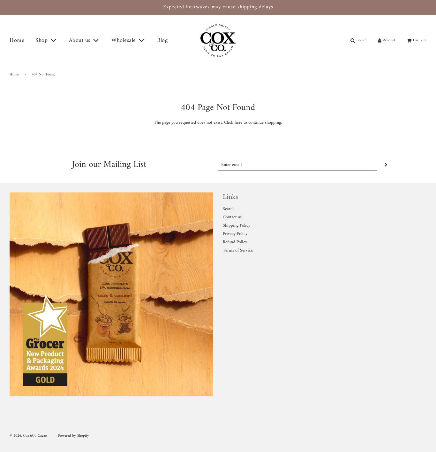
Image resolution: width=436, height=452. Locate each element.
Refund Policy (235, 242)
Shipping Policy (236, 226)
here (238, 123)
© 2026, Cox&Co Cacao (28, 436)
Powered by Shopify (73, 436)
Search (229, 209)
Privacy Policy (235, 234)
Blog (162, 40)
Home (17, 40)
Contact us (232, 217)
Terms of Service (238, 250)
